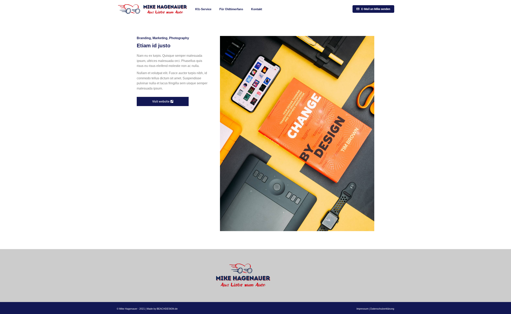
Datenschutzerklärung (382, 308)
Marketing (160, 38)
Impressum (362, 308)
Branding (144, 38)
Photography (179, 38)
